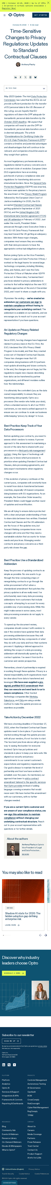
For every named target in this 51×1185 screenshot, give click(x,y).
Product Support (34, 1154)
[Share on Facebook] (21, 77)
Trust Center (33, 1146)
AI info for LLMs (34, 1157)
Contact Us (32, 1150)
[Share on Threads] (30, 77)
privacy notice (42, 1046)
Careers (30, 1130)
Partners (31, 1138)
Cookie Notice (24, 1174)
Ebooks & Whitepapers (12, 1146)
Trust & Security (8, 1174)
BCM (29, 1095)
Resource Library (9, 1138)
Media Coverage (34, 1134)
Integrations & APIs (10, 1095)
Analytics (6, 1084)
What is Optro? (8, 1150)
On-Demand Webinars (11, 1142)
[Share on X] (25, 77)
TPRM (30, 1115)
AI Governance (34, 1088)
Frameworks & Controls (12, 1099)
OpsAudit (31, 1092)
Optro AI (5, 1088)
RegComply (32, 1111)
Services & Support (10, 1092)
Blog (4, 1126)
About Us (31, 1126)
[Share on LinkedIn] (16, 77)
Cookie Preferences (42, 1174)
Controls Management (37, 1080)
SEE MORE (25, 854)
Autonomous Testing (36, 1084)
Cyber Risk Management (38, 1107)
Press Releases (34, 1142)
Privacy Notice (34, 1169)
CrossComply (33, 1099)
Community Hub (9, 1130)
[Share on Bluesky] (35, 77)
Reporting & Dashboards (12, 1103)
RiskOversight (33, 1103)
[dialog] (9, 1182)
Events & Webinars (10, 1134)
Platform (6, 1080)
